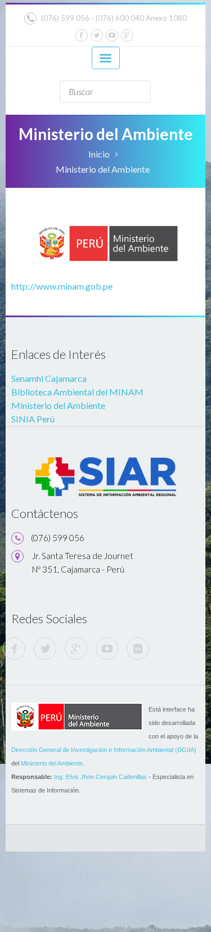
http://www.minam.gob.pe (62, 286)
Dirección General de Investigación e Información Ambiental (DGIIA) (103, 749)
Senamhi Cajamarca (49, 378)
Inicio (99, 153)
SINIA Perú (33, 418)
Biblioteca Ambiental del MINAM (77, 391)
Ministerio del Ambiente (58, 405)
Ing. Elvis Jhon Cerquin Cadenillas (100, 776)
